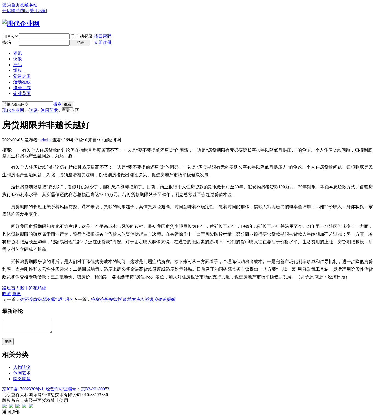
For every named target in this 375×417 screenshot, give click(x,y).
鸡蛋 (41, 288)
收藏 (6, 293)
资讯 (17, 53)
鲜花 (33, 288)
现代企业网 (13, 110)
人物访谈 (22, 367)
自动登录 (84, 36)
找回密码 (102, 36)
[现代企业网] (21, 23)
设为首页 (11, 4)
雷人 (15, 288)
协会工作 (22, 87)
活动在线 (22, 82)
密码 (6, 42)
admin (45, 140)
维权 (17, 70)
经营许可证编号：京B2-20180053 (77, 389)
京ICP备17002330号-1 (22, 389)
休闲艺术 (49, 110)
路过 (6, 288)
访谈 (17, 59)
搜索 (57, 104)
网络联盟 (22, 378)
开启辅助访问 (15, 10)
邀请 (16, 293)
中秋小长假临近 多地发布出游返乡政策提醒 (133, 299)
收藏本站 (28, 4)
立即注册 (102, 42)
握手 (24, 288)
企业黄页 (22, 93)
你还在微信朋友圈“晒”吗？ (46, 299)
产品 (17, 64)
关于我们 (38, 10)
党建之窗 (22, 76)
